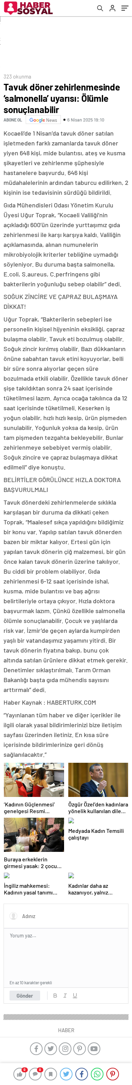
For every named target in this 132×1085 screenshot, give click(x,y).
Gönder (25, 995)
